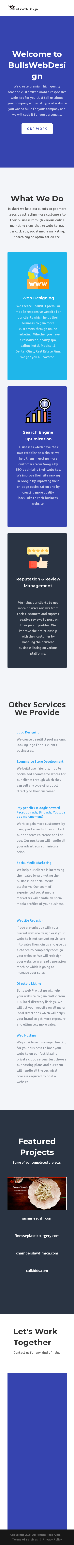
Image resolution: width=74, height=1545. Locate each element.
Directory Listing (29, 983)
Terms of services (25, 1539)
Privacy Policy (52, 1539)
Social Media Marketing (34, 863)
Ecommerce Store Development (40, 761)
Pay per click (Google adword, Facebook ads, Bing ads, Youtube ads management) (41, 812)
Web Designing (38, 298)
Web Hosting (26, 1035)
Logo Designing (28, 732)
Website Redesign (30, 920)
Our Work (37, 128)
